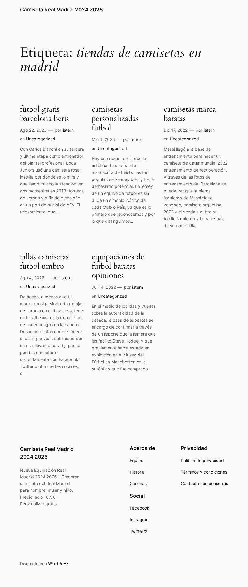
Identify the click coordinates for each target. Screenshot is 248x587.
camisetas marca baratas (190, 113)
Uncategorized (40, 138)
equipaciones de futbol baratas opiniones (118, 266)
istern (68, 130)
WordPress (58, 563)
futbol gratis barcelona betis (44, 113)
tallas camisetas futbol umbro (44, 261)
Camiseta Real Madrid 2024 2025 (61, 10)
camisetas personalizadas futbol (115, 118)
